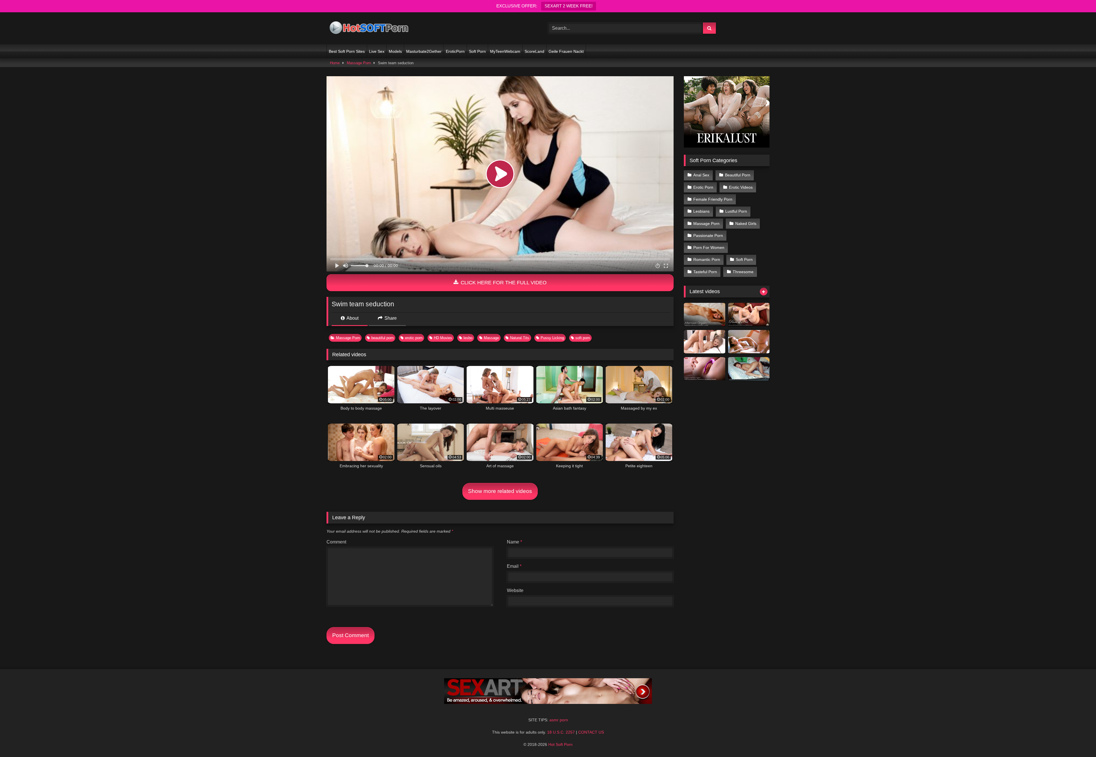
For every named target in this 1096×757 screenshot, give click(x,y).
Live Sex (376, 51)
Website (515, 590)
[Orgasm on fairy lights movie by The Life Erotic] (704, 368)
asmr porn (558, 720)
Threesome (743, 271)
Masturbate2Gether (424, 51)
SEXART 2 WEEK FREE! (569, 5)
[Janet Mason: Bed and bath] (748, 341)
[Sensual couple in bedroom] (704, 341)
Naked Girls (745, 223)
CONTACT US (591, 732)
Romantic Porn (706, 259)
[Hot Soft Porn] (369, 28)
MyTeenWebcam (505, 51)
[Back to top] (1078, 740)
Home (335, 63)
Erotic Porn (703, 187)
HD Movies (443, 338)
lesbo (468, 338)
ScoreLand (534, 51)
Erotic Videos (741, 187)
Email (514, 566)
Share (390, 318)
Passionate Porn (708, 235)
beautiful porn (382, 338)
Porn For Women (708, 247)
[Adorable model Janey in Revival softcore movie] (748, 368)
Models (395, 51)
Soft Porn (477, 51)
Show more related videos (500, 491)
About (352, 318)
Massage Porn (359, 63)
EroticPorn (455, 51)
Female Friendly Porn (712, 199)
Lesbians (701, 211)
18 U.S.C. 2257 (561, 732)
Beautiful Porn (737, 175)
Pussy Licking (552, 338)
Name (514, 541)
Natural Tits (519, 338)
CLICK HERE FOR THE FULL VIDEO (503, 282)
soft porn (582, 338)
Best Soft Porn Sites (347, 51)
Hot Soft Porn (560, 744)
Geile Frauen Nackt (566, 51)
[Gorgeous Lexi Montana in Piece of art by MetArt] (748, 314)
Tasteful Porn (705, 271)
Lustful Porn (736, 211)
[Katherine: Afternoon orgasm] (704, 314)
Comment (336, 541)
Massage (491, 338)
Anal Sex (701, 175)
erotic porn (413, 338)
